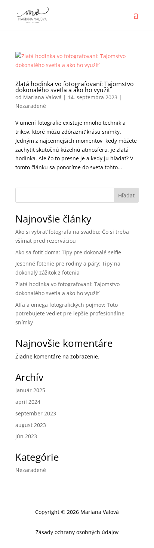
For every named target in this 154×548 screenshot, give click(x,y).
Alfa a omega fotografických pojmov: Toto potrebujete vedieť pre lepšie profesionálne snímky (69, 313)
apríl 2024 (27, 401)
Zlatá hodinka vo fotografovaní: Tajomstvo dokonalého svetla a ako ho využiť (74, 87)
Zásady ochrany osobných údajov (77, 532)
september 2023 (35, 413)
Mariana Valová (42, 97)
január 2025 (30, 390)
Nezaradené (30, 105)
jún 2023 (26, 436)
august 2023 (30, 425)
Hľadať (126, 195)
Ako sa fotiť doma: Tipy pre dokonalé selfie (68, 252)
